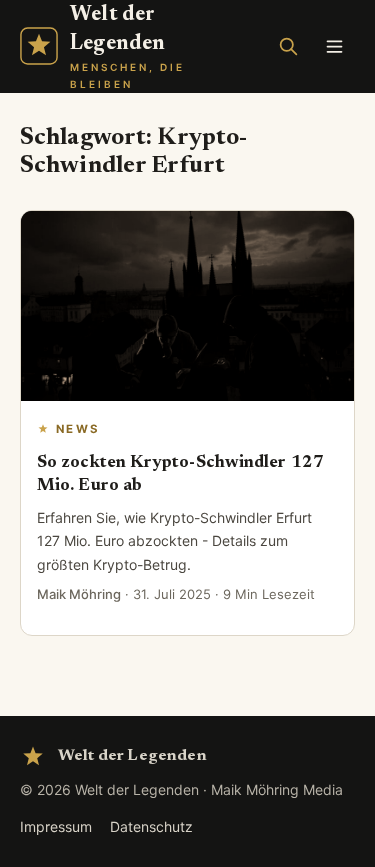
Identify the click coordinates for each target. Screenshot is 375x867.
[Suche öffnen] (288, 46)
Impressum (56, 826)
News (78, 429)
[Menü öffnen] (334, 46)
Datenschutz (151, 826)
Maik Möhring (79, 594)
